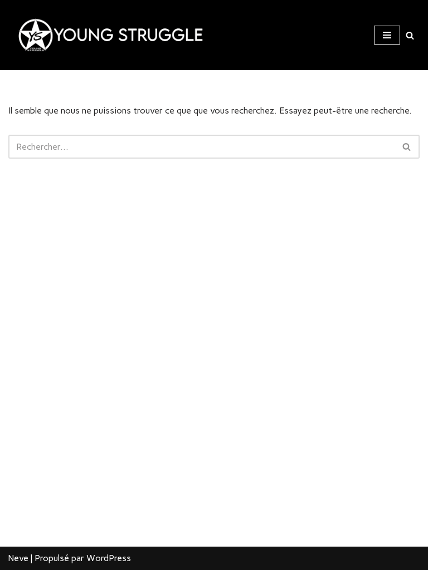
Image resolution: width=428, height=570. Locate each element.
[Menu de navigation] (387, 35)
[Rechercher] (410, 35)
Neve (18, 558)
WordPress (108, 558)
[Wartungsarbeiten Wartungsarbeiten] (105, 35)
